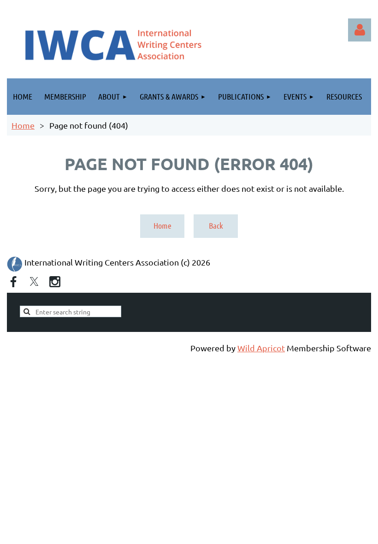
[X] (34, 281)
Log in (359, 29)
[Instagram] (54, 281)
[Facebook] (13, 281)
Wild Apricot (261, 348)
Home (23, 125)
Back (216, 225)
